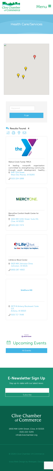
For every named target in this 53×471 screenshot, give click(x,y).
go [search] (27, 115)
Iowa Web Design (17, 461)
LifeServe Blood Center (17, 260)
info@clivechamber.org (26, 435)
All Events (26, 350)
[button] (34, 57)
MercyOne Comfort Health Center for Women (23, 214)
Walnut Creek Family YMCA (19, 162)
